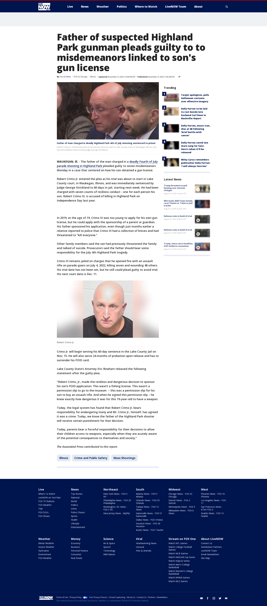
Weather (44, 539)
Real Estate (76, 558)
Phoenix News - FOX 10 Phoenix (213, 495)
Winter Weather (46, 543)
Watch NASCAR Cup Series (182, 557)
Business (75, 546)
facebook (207, 598)
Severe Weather (46, 546)
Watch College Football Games (180, 548)
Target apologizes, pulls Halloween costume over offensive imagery (195, 98)
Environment (44, 554)
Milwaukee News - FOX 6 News (181, 512)
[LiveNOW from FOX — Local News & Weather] (48, 6)
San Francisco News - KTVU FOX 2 (212, 508)
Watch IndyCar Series (179, 560)
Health (74, 519)
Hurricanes (43, 550)
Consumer (76, 554)
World (74, 501)
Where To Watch (46, 493)
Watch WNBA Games (179, 577)
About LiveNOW (212, 539)
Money (75, 539)
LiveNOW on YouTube (49, 497)
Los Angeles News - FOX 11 (213, 502)
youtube (201, 598)
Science (108, 539)
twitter (220, 598)
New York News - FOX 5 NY (115, 495)
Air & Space (109, 543)
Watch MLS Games (178, 581)
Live (41, 489)
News (75, 489)
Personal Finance (79, 550)
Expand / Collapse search (227, 6)
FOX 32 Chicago (80, 76)
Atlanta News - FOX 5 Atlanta (146, 495)
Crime (74, 508)
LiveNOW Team (209, 550)
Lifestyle (75, 523)
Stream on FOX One (182, 539)
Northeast (110, 489)
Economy (75, 543)
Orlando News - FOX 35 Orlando (148, 502)
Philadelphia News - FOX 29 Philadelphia (117, 502)
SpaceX (107, 546)
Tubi (40, 508)
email (226, 598)
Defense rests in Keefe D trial (178, 216)
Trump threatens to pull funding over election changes (175, 188)
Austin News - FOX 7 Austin (149, 529)
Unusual (140, 546)
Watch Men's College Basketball (179, 566)
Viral (139, 539)
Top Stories (77, 493)
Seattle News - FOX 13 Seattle (212, 515)
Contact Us (206, 543)
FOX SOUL (43, 512)
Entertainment (78, 527)
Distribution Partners (211, 546)
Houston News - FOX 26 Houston (148, 525)
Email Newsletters (210, 554)
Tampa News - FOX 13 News (147, 508)
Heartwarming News (146, 543)
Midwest (174, 489)
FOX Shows (44, 516)
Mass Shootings (124, 458)
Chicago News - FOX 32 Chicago (180, 495)
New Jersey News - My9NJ (116, 513)
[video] (202, 188)
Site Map (205, 558)
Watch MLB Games (178, 553)
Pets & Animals (143, 550)
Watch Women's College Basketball (181, 572)
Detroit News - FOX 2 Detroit (179, 502)
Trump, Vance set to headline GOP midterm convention (178, 244)
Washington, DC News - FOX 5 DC (115, 508)
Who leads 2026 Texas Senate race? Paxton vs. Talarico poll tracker (178, 203)
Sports (74, 516)
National (75, 497)
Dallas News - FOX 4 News (149, 519)
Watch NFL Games (178, 543)
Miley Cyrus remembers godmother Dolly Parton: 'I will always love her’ (195, 163)
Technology (109, 550)
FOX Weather (45, 504)
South (140, 489)
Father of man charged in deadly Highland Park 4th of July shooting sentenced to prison (106, 143)
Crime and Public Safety (90, 458)
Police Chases (78, 512)
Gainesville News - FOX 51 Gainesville (149, 515)
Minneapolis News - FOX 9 (182, 506)
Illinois (93, 76)
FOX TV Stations (46, 501)
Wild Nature (109, 554)
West (204, 489)
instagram (213, 598)
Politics (74, 504)
